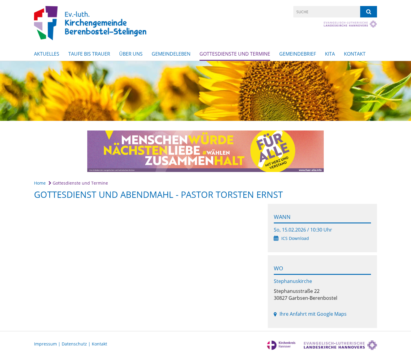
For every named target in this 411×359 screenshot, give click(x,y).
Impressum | (48, 344)
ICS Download (295, 238)
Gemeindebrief (297, 54)
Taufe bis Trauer (89, 54)
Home (40, 183)
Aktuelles (46, 54)
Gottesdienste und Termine (234, 54)
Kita (330, 54)
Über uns (131, 54)
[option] (205, 91)
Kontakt (355, 54)
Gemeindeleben (171, 54)
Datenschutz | (77, 344)
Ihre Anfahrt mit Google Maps (313, 314)
